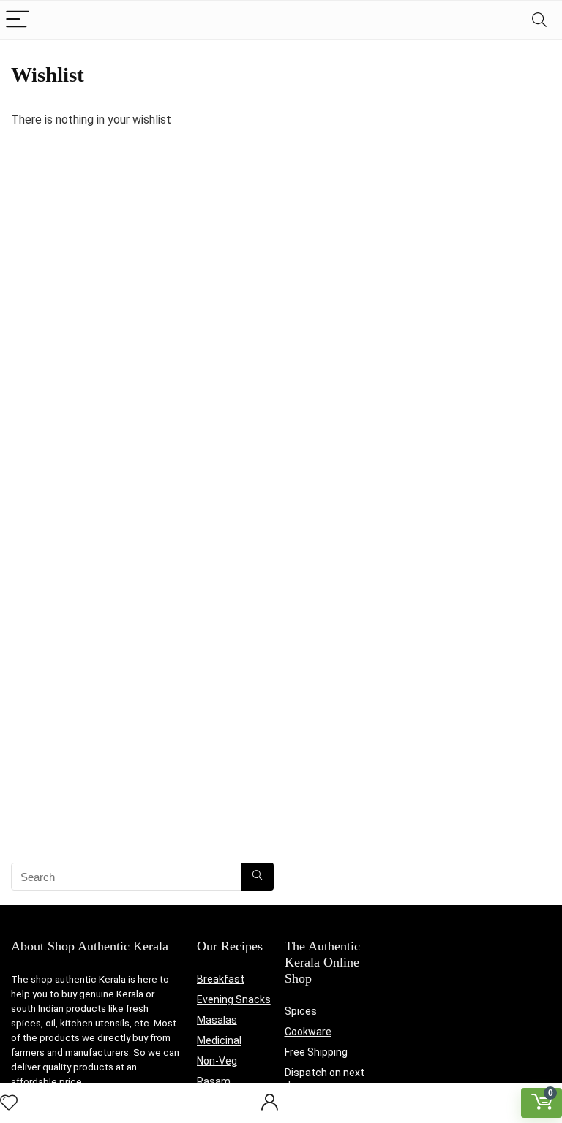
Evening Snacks (234, 999)
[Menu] (17, 20)
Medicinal (219, 1040)
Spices (301, 1011)
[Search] (539, 20)
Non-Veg (217, 1061)
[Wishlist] (9, 1103)
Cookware (308, 1031)
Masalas (217, 1020)
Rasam (214, 1081)
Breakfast (220, 979)
